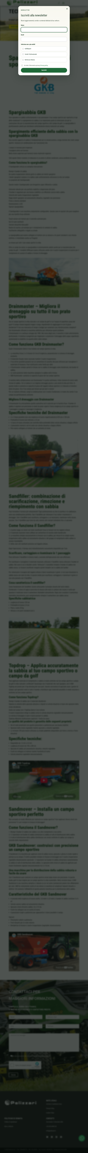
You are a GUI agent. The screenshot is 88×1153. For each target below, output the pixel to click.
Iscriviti (44, 70)
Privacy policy (44, 65)
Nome (22, 25)
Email (22, 35)
